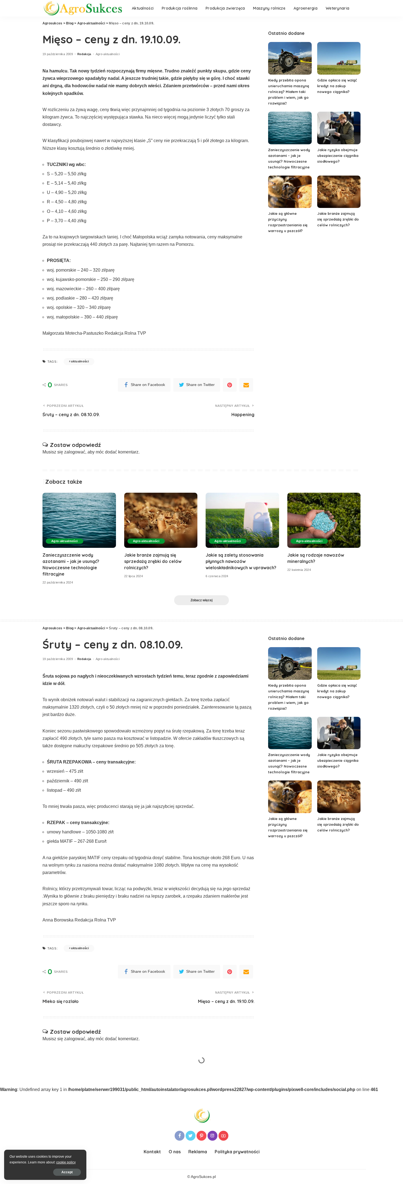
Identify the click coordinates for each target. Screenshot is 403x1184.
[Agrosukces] (83, 8)
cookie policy (66, 1162)
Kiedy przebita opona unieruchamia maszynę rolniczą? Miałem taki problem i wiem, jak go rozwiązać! (288, 91)
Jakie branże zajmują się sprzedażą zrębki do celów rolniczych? (338, 219)
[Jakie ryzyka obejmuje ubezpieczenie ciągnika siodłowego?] (339, 128)
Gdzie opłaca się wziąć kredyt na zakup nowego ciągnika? (337, 86)
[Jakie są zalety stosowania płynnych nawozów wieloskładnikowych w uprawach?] (242, 520)
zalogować (74, 452)
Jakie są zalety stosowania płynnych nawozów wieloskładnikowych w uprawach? (241, 561)
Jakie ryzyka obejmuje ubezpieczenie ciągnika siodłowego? (337, 155)
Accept (67, 1172)
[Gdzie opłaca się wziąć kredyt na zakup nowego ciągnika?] (339, 58)
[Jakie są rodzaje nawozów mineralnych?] (324, 520)
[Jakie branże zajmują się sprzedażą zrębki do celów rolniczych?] (339, 192)
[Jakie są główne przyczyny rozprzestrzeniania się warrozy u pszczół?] (289, 192)
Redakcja (84, 54)
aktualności (80, 361)
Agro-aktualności (108, 54)
